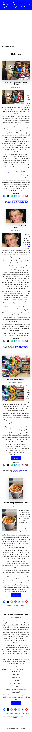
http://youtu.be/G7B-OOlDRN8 (16, 172)
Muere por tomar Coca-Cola (10, 347)
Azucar (15, 201)
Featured (14, 468)
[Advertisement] (16, 26)
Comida (11, 713)
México (11, 202)
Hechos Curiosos (17, 200)
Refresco (26, 347)
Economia (15, 716)
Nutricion (21, 202)
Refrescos (14, 471)
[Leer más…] (17, 458)
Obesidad (25, 470)
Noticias (24, 200)
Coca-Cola (16, 346)
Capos (19, 201)
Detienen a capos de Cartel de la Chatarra (16, 83)
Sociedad (22, 605)
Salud (26, 202)
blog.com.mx (8, 46)
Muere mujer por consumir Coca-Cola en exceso (16, 227)
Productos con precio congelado (16, 614)
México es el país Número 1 (16, 379)
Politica (27, 713)
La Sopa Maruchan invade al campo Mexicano (16, 503)
